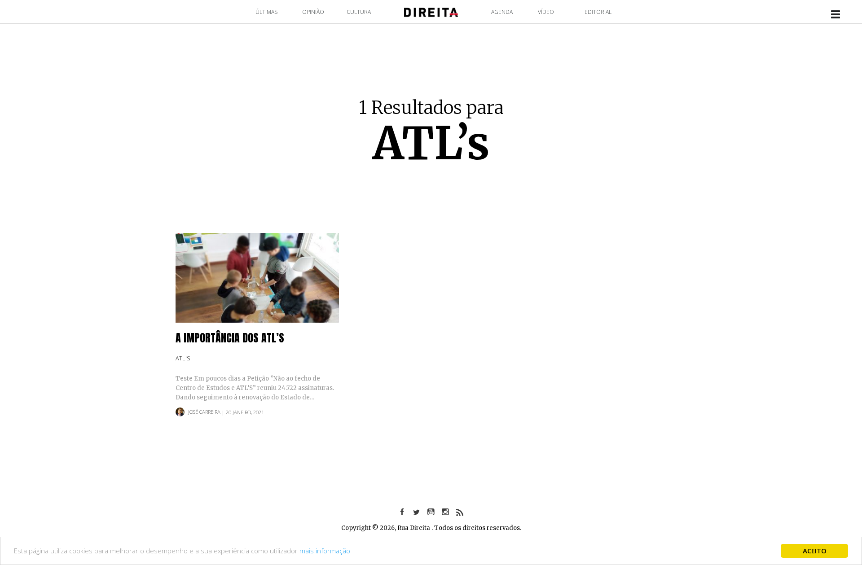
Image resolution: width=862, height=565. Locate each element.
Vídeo (546, 12)
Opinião (313, 12)
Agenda (502, 12)
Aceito (815, 550)
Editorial (598, 12)
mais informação (324, 550)
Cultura (359, 12)
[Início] (431, 11)
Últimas (266, 12)
